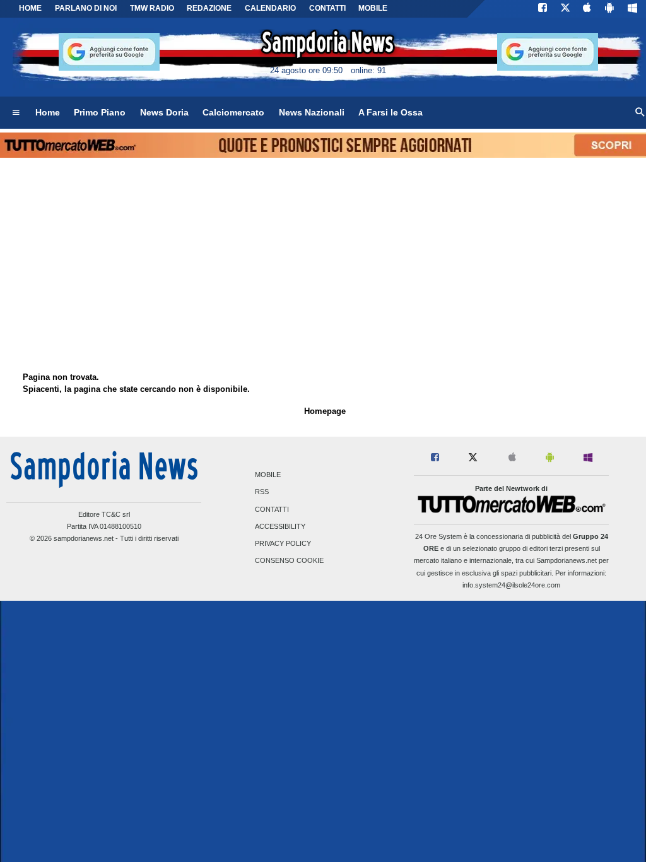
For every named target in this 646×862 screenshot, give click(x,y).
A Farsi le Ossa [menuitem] (390, 112)
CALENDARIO (270, 8)
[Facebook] (542, 9)
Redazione (209, 8)
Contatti (272, 509)
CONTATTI (327, 8)
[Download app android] (609, 9)
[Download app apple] (588, 9)
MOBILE (372, 8)
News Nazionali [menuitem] (311, 112)
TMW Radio (152, 8)
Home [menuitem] (47, 112)
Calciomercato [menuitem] (233, 112)
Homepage (325, 411)
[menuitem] (15, 112)
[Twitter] (565, 9)
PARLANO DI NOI (86, 8)
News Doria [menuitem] (164, 112)
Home (30, 8)
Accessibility (280, 526)
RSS (262, 492)
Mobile (268, 475)
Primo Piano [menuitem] (100, 112)
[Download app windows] (632, 9)
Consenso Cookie (289, 561)
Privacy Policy (283, 543)
